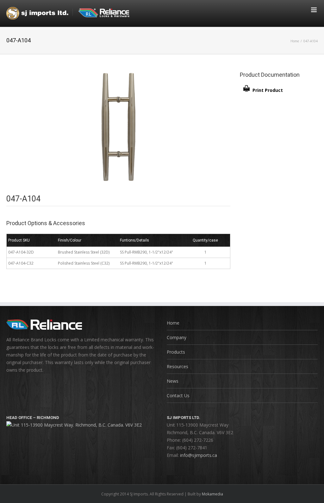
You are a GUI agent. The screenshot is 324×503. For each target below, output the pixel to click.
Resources (177, 366)
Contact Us (178, 395)
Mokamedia (212, 494)
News (172, 381)
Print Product (267, 90)
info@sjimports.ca (198, 455)
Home (294, 41)
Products (176, 352)
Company (176, 337)
